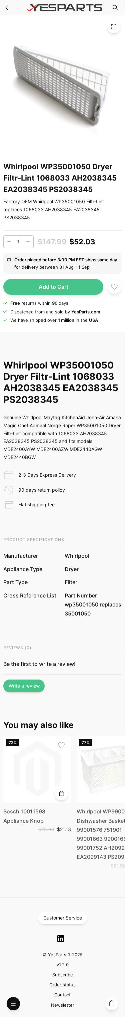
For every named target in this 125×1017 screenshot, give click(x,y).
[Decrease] (9, 242)
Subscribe (62, 974)
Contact (62, 994)
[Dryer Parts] (7, 7)
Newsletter (62, 1005)
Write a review (24, 686)
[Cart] (111, 1003)
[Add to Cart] (61, 793)
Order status (62, 984)
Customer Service (62, 918)
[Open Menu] (13, 1003)
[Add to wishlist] (114, 287)
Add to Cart (53, 286)
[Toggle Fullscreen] (113, 26)
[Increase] (28, 242)
